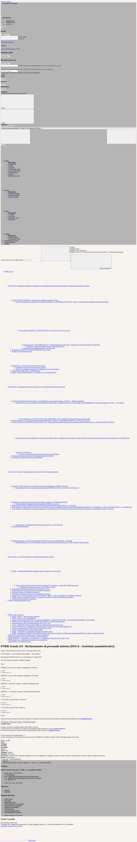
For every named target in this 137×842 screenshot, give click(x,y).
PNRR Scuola (75, 249)
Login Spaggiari (48, 69)
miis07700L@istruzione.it (24, 776)
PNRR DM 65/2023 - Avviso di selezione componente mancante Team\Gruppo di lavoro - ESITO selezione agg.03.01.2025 (52, 542)
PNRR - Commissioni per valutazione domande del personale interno (32, 631)
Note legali (7, 800)
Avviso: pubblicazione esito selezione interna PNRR (27, 630)
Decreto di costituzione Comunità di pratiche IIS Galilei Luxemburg (39, 454)
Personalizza (4, 722)
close (2, 145)
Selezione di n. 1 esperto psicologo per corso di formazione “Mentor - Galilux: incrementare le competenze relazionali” (47, 595)
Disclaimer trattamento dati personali (11, 826)
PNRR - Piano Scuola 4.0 (78, 250)
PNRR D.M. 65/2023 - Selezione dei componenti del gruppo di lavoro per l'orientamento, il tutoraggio (42, 541)
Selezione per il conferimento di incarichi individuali (27, 457)
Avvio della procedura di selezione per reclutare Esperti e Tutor (30, 589)
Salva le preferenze (15, 759)
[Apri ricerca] (121, 136)
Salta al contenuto (6, 1)
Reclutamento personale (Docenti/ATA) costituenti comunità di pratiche (33, 456)
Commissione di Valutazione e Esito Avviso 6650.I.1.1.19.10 (37, 587)
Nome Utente (22, 37)
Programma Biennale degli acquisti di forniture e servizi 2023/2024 (28, 636)
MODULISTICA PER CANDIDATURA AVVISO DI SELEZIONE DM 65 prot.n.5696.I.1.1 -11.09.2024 (44, 505)
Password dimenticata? (7, 42)
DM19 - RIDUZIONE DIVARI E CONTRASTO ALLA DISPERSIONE (34, 372)
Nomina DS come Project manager (22, 351)
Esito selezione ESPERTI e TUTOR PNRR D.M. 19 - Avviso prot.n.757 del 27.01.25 (45, 330)
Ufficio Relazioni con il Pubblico (14, 804)
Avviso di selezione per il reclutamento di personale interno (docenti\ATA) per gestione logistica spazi (41, 626)
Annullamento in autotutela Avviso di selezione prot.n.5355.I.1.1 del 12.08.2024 (39, 525)
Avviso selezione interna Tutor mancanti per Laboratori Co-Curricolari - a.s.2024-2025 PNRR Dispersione (47, 585)
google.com (4, 740)
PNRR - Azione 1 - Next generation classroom (25, 616)
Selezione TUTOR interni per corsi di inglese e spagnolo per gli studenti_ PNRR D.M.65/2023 (40, 486)
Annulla (3, 126)
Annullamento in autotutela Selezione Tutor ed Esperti (39, 348)
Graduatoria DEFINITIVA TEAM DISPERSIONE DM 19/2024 (31, 350)
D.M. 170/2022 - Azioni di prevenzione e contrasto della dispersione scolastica (31, 557)
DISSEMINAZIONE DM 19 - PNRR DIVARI (26, 371)
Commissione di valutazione (20, 526)
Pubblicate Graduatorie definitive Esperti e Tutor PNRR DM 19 (45, 346)
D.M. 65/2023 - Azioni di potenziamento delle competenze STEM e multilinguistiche (33, 472)
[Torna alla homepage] (68, 128)
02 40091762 (11, 775)
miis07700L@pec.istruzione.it (24, 778)
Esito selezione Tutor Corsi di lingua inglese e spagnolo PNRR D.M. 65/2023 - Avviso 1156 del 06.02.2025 (47, 488)
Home (72, 247)
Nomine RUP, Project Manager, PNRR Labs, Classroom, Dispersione (28, 635)
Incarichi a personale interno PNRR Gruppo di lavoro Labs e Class (31, 628)
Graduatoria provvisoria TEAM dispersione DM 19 (31, 367)
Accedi (3, 27)
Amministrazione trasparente (12, 812)
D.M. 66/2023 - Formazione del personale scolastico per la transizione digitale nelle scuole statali (36, 387)
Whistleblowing (9, 809)
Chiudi (3, 79)
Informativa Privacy (10, 802)
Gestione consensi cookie (11, 810)
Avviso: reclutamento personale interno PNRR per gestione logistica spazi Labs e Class (37, 625)
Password (21, 39)
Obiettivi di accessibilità (11, 807)
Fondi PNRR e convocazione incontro (19, 641)
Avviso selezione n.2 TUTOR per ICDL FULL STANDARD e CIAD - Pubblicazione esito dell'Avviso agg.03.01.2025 (54, 419)
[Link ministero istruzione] (9, 3)
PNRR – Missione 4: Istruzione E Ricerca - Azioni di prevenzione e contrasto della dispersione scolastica (43, 597)
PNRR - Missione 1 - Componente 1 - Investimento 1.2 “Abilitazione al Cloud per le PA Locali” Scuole (38, 638)
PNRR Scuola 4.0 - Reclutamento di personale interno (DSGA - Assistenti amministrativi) (38, 621)
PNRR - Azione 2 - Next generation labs (24, 618)
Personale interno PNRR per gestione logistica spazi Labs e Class (31, 623)
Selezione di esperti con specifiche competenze (25, 592)
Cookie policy (8, 799)
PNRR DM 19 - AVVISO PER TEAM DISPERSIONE (29, 366)
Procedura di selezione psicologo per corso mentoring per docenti (31, 594)
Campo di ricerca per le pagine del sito (12, 260)
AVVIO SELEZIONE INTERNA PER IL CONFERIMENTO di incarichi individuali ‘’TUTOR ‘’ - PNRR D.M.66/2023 (48, 401)
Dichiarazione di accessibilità (13, 805)
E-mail (20, 65)
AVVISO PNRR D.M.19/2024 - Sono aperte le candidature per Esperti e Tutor (35, 300)
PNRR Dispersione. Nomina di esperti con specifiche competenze (31, 590)
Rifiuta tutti (15, 722)
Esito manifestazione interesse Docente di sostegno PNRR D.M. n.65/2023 (38, 504)
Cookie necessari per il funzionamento (12, 735)
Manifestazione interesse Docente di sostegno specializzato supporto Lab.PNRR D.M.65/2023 (40, 502)
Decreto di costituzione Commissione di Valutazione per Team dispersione (37, 369)
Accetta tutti (29, 722)
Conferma (10, 126)
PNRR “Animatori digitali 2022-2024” (19, 600)
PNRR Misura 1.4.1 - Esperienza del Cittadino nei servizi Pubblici (27, 640)
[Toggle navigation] (15, 136)
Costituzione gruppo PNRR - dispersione (24, 599)
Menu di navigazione (105, 268)
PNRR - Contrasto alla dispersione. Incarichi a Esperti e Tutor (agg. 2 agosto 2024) (36, 571)
